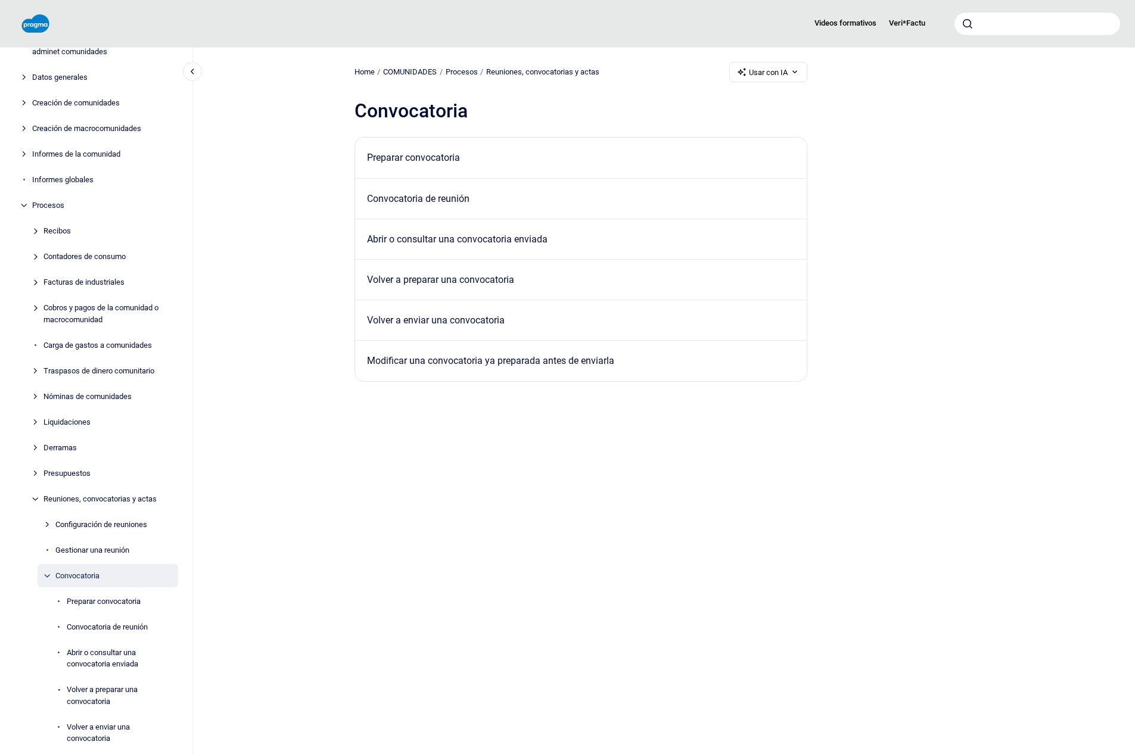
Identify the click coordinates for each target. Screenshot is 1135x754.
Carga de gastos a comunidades (97, 345)
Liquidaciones (67, 421)
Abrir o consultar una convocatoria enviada (102, 658)
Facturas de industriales (84, 282)
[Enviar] (967, 23)
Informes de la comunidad (76, 153)
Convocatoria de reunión (107, 626)
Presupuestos (67, 473)
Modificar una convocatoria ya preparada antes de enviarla (490, 360)
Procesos (48, 205)
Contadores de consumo (84, 256)
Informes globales (63, 179)
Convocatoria (77, 575)
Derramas (60, 447)
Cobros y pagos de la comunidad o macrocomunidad (100, 313)
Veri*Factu (907, 22)
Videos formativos (845, 22)
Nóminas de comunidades (87, 396)
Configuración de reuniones (101, 524)
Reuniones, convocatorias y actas (100, 498)
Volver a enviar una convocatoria (98, 732)
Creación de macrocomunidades (86, 128)
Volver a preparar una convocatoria (102, 695)
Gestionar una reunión (92, 550)
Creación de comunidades (76, 102)
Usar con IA (768, 72)
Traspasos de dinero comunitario (98, 370)
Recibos (57, 230)
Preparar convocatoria (104, 601)
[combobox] (1037, 24)
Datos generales (60, 77)
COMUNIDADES (410, 71)
